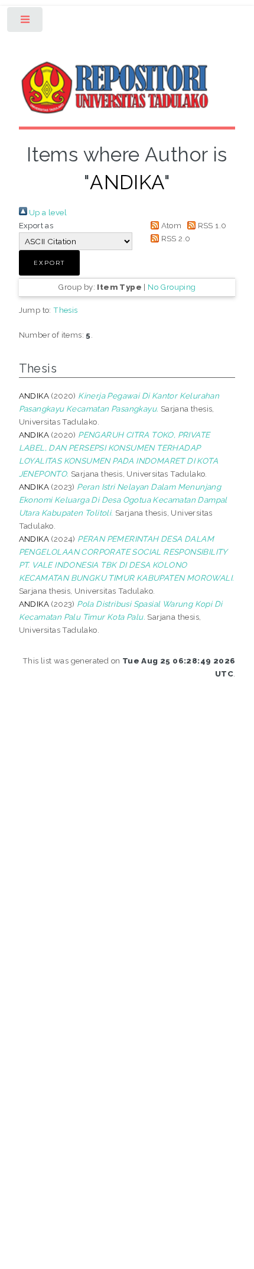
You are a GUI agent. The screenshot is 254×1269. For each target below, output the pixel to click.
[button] (49, 263)
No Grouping (172, 287)
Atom (170, 225)
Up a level (47, 212)
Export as (36, 225)
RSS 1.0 (211, 225)
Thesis (65, 310)
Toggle (25, 22)
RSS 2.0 (174, 238)
